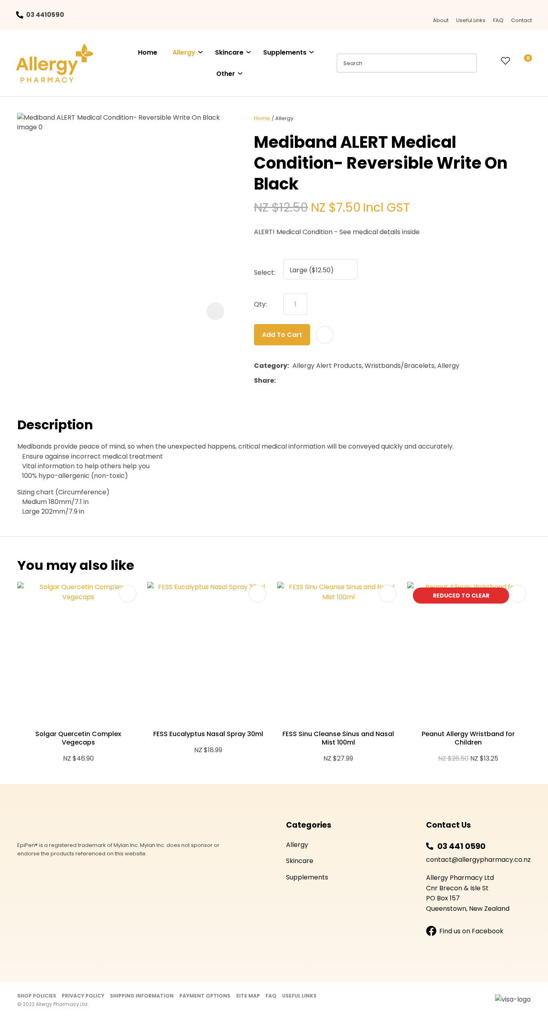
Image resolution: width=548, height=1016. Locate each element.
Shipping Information (142, 995)
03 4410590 (45, 14)
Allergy (184, 52)
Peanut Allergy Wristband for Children (468, 738)
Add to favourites (127, 593)
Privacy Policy (83, 995)
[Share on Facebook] (280, 380)
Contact (521, 20)
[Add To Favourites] (324, 335)
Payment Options (204, 995)
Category (270, 365)
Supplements (284, 52)
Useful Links (470, 20)
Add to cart (282, 334)
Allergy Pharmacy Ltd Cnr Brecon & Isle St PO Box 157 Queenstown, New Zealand (467, 893)
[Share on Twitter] (291, 381)
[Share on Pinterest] (316, 380)
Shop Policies (36, 995)
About (441, 20)
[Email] (304, 380)
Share (264, 380)
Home (147, 52)
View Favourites (505, 61)
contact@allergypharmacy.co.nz (478, 859)
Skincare (229, 52)
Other (225, 73)
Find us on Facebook (471, 931)
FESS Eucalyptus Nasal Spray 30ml (208, 734)
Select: (264, 272)
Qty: (260, 304)
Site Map (248, 995)
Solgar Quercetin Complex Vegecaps (78, 738)
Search (467, 63)
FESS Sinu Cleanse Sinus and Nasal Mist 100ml (338, 738)
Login (489, 61)
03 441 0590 (461, 846)
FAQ (498, 20)
